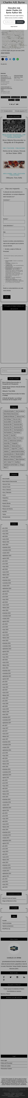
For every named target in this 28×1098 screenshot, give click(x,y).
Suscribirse (20, 22)
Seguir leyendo (14, 26)
